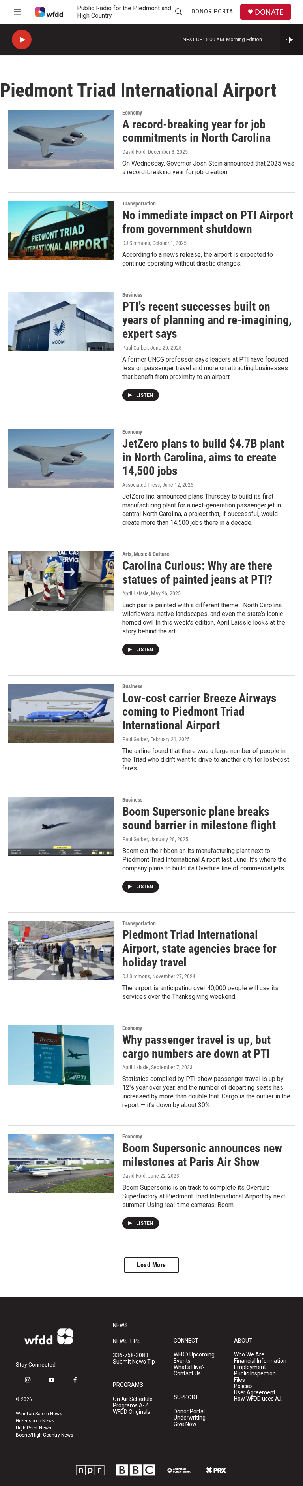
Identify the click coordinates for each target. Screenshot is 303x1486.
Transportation (139, 203)
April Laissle (135, 593)
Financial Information (260, 1361)
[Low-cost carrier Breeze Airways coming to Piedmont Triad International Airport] (61, 713)
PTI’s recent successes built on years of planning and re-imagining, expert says (207, 320)
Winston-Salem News (39, 1413)
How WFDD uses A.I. (258, 1399)
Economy (132, 112)
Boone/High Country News (44, 1435)
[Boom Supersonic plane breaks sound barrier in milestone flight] (61, 826)
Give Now (185, 1424)
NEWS (120, 1325)
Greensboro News (35, 1421)
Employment (250, 1367)
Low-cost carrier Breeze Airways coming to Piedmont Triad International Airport (199, 712)
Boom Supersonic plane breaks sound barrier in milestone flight (199, 818)
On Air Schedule (133, 1399)
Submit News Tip (134, 1362)
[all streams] (291, 39)
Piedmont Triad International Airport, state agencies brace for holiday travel (199, 948)
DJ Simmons (136, 243)
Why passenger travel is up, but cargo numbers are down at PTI (196, 1046)
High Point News (33, 1428)
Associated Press (141, 485)
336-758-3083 (130, 1355)
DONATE (269, 12)
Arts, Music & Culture (145, 554)
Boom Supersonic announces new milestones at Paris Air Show (202, 1155)
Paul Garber (135, 348)
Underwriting (190, 1418)
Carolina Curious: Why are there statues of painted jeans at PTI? (197, 572)
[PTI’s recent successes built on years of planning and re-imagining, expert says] (61, 321)
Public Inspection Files (255, 1377)
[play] (21, 39)
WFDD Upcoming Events (194, 1358)
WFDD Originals (131, 1412)
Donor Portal (213, 11)
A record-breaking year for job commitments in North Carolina (196, 131)
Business (132, 295)
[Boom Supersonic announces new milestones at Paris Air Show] (61, 1163)
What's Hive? (189, 1367)
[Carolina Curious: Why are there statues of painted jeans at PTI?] (61, 580)
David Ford (134, 152)
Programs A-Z (130, 1406)
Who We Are (249, 1355)
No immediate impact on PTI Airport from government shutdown (207, 222)
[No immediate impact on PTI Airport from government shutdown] (61, 230)
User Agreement (254, 1393)
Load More (151, 1265)
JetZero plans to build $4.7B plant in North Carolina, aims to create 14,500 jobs (203, 457)
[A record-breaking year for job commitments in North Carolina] (61, 139)
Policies (243, 1386)
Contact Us (187, 1374)
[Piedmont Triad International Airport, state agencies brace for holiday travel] (61, 950)
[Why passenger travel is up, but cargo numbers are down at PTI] (61, 1055)
